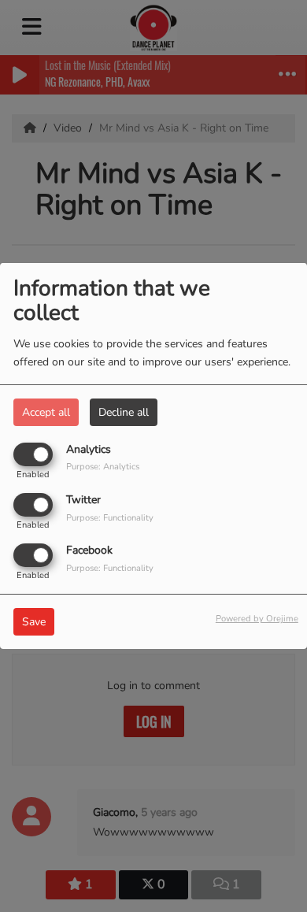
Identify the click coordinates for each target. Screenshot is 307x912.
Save (34, 621)
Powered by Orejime (257, 619)
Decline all (123, 412)
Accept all (46, 412)
